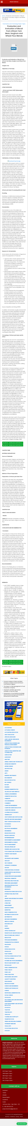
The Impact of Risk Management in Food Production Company (14, 687)
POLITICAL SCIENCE (9, 958)
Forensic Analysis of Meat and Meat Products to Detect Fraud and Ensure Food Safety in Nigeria (13, 683)
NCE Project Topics (7, 1071)
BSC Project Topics (7, 1078)
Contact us (12, 1116)
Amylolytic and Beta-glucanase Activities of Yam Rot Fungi (12, 690)
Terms (21, 1116)
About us (7, 1116)
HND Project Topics (7, 1076)
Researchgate (6, 1097)
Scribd (4, 1102)
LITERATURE (7, 903)
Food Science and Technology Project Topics (14, 24)
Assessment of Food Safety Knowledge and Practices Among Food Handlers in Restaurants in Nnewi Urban (14, 695)
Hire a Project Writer (7, 1080)
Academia (5, 1099)
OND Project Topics (7, 1073)
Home (3, 16)
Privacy (17, 1116)
